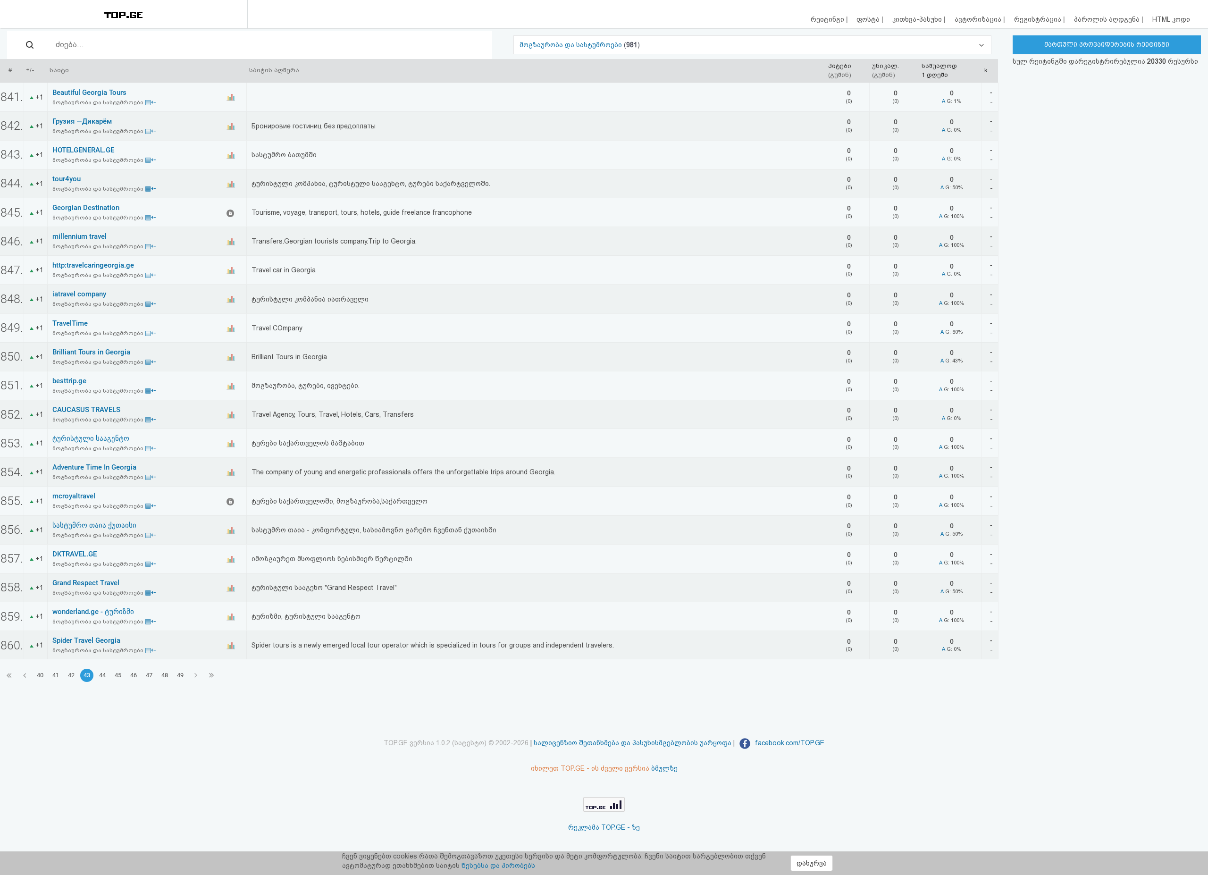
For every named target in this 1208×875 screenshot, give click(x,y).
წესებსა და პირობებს (498, 865)
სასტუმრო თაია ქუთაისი (94, 525)
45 (118, 675)
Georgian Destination (85, 207)
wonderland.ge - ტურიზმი (93, 611)
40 (40, 675)
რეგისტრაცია (1038, 19)
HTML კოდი (1171, 19)
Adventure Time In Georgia (94, 467)
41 (55, 675)
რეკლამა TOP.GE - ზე (604, 827)
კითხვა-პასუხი (918, 19)
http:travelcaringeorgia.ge (93, 265)
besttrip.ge (69, 381)
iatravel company (79, 294)
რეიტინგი (828, 19)
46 (133, 675)
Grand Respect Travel (85, 583)
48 (164, 675)
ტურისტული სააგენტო (90, 438)
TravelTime (70, 323)
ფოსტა (868, 19)
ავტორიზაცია (979, 19)
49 (180, 675)
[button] (752, 44)
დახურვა (812, 863)
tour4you (66, 179)
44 (102, 675)
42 (71, 675)
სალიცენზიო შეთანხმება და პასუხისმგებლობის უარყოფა (632, 743)
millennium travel (79, 236)
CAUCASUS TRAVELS (86, 409)
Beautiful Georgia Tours (89, 92)
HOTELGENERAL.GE (83, 150)
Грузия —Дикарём (82, 121)
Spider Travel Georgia (86, 640)
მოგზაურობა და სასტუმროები (572, 45)
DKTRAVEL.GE (74, 554)
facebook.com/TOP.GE (788, 743)
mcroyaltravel (73, 496)
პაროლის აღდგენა (1107, 19)
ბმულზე (664, 768)
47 (149, 675)
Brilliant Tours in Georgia (91, 352)
